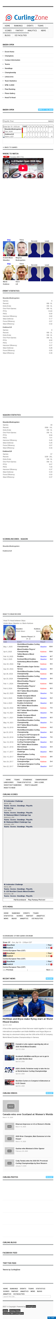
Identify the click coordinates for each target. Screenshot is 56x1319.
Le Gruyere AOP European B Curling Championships (28, 735)
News (43, 30)
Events (30, 25)
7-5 (51, 693)
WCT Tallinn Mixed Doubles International (27, 692)
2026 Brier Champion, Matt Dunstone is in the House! (33, 1137)
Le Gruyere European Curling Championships (28, 760)
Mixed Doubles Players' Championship (26, 650)
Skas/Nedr (11, 945)
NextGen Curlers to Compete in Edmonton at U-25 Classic (33, 1081)
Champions (9, 56)
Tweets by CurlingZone (11, 1269)
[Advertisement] (28, 210)
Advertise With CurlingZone (13, 1313)
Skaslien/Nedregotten (13, 129)
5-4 (51, 761)
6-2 (51, 698)
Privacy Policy (15, 1310)
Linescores (9, 76)
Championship (10, 72)
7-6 (51, 712)
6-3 (51, 742)
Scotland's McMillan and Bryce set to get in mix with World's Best (32, 1057)
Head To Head (10, 97)
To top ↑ (51, 1318)
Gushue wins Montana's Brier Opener (30, 1148)
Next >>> (49, 969)
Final (50, 945)
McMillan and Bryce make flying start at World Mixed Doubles (28, 1020)
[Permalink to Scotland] (9, 1057)
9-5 (51, 669)
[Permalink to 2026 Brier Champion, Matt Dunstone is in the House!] (9, 1138)
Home (7, 25)
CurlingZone (30, 1306)
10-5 (50, 683)
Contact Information (12, 60)
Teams (40, 25)
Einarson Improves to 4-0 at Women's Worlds (33, 1124)
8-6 (51, 673)
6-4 (51, 659)
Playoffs (29, 805)
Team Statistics (11, 81)
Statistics (8, 916)
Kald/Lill (10, 947)
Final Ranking (10, 89)
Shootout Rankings (12, 785)
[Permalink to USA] (9, 1069)
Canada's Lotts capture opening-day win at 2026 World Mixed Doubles (32, 1045)
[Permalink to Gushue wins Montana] (9, 1150)
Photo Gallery (10, 93)
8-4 (51, 732)
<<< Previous (8, 969)
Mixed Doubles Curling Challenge (26, 750)
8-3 (51, 688)
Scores (8, 30)
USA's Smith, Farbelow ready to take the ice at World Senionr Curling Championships (32, 1069)
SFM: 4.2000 (9, 85)
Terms (5, 1310)
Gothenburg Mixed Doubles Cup (27, 662)
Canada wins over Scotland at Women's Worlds (28, 1114)
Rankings (18, 25)
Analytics (32, 30)
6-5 (51, 664)
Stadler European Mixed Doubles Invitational (26, 696)
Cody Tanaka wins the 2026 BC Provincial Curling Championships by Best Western (32, 1161)
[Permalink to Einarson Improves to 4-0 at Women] (9, 1126)
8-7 (51, 656)
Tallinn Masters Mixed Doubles (25, 655)
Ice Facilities (21, 35)
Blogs (7, 35)
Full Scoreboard (20, 899)
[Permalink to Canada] (9, 1045)
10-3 (50, 751)
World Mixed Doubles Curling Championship (28, 645)
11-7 (50, 766)
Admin (50, 121)
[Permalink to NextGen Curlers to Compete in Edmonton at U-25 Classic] (9, 1082)
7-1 (51, 722)
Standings (9, 68)
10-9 (50, 646)
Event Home (9, 51)
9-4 (51, 678)
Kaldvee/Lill (9, 134)
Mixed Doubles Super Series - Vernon (28, 667)
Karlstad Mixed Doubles (26, 659)
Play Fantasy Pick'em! (36, 899)
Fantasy (19, 30)
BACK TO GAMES (11, 147)
